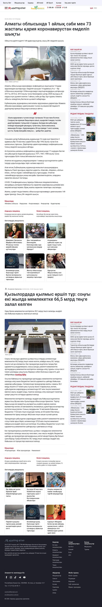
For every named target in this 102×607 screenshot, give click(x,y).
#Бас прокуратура (23, 451)
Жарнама (71, 581)
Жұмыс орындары (74, 587)
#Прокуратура (10, 451)
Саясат (54, 578)
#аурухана (23, 204)
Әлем (54, 593)
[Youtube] (24, 577)
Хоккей (70, 549)
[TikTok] (15, 577)
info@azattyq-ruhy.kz (11, 595)
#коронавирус (34, 204)
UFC (69, 555)
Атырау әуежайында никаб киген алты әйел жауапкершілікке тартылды (18, 462)
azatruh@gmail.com (11, 592)
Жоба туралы (72, 576)
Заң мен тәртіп (70, 3)
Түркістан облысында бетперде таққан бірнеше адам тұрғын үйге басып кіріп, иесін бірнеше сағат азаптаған (82, 76)
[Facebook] (6, 577)
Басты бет (7, 3)
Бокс (70, 552)
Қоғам (58, 3)
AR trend (40, 3)
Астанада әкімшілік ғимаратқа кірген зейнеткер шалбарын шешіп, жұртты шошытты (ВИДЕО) (81, 94)
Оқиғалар (55, 587)
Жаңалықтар (19, 3)
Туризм (86, 549)
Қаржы (30, 3)
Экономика (56, 581)
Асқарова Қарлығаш (15, 289)
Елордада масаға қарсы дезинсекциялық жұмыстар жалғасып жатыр (19, 215)
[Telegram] (20, 577)
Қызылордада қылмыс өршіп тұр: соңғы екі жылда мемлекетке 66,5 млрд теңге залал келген (81, 57)
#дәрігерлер (55, 204)
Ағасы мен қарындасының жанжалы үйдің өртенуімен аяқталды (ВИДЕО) (80, 85)
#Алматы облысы (11, 204)
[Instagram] (11, 577)
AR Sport (49, 3)
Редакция (71, 578)
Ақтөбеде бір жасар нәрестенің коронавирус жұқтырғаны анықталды (49, 215)
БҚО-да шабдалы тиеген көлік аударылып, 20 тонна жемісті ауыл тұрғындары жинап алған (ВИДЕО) (78, 125)
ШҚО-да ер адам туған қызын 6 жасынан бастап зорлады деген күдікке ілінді (82, 66)
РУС (95, 8)
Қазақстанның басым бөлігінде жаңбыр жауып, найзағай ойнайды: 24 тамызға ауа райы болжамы (82, 105)
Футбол (71, 546)
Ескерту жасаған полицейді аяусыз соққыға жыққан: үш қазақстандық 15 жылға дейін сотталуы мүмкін (50, 463)
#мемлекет (36, 451)
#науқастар (45, 204)
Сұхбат (54, 590)
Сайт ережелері (73, 584)
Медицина (87, 546)
